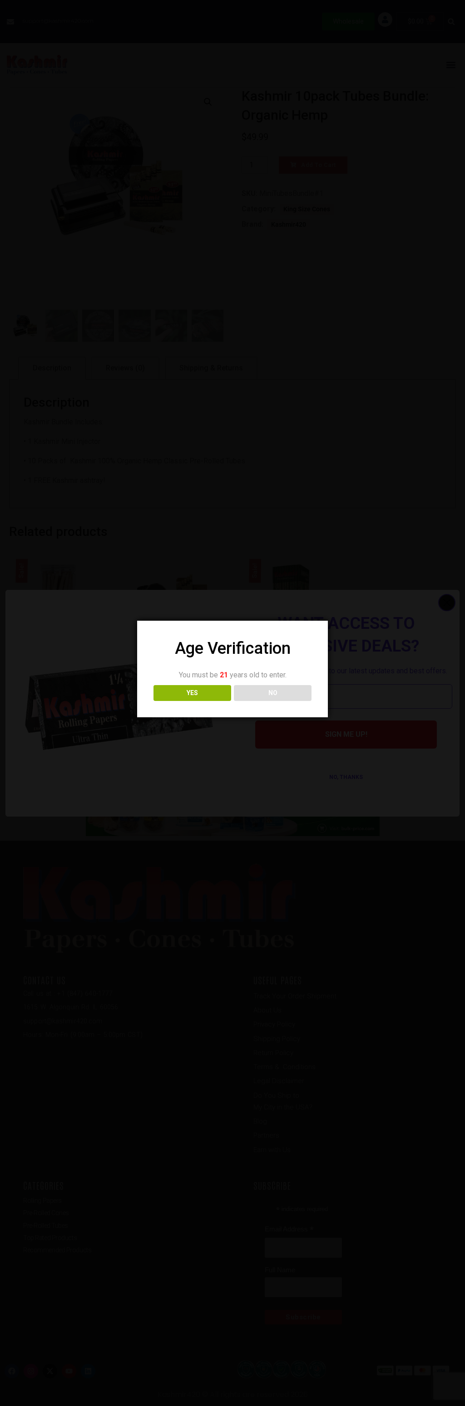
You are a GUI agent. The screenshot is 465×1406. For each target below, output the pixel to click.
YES (192, 692)
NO (272, 692)
